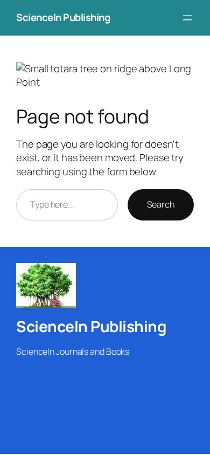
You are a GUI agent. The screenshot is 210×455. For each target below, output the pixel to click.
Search (160, 204)
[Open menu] (187, 17)
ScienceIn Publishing (63, 17)
